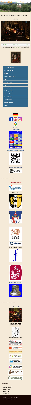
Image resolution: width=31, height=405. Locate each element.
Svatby (5, 79)
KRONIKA (6, 73)
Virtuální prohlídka (8, 91)
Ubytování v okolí (8, 96)
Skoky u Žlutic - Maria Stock (12, 2)
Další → (28, 44)
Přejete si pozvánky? (9, 85)
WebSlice (14, 397)
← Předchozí (4, 44)
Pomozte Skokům (8, 88)
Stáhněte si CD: (15, 306)
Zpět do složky (16, 44)
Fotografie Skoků (8, 93)
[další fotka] (27, 32)
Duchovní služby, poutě (9, 76)
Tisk (18, 397)
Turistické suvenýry (8, 102)
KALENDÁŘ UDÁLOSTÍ (9, 67)
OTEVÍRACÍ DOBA (8, 70)
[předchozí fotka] (3, 32)
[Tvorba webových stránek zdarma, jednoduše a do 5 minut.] (11, 397)
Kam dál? (6, 105)
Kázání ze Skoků (8, 82)
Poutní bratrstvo (8, 99)
